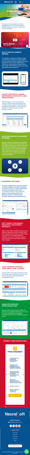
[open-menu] (15, 2)
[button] (6, 375)
